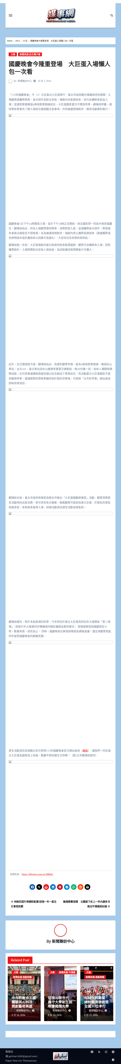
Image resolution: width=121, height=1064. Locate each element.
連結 (85, 750)
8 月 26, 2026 (18, 1015)
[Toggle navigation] (10, 15)
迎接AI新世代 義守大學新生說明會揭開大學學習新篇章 (60, 1003)
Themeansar (29, 1060)
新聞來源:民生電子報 (30, 54)
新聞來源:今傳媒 (67, 972)
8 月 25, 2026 (55, 1015)
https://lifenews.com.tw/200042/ (37, 874)
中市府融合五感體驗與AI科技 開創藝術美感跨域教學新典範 (24, 1003)
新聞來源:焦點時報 (22, 976)
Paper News (12, 1060)
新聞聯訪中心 (25, 80)
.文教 (12, 54)
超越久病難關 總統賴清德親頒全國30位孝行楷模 (96, 1003)
